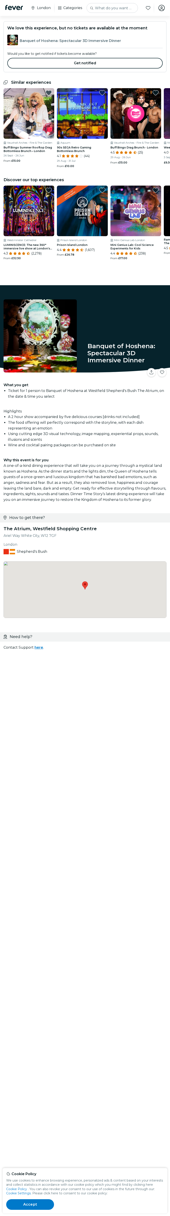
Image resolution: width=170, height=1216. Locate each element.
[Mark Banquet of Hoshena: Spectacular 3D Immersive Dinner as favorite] (162, 372)
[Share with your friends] (151, 372)
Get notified (85, 63)
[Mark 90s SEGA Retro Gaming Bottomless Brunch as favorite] (102, 93)
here (39, 647)
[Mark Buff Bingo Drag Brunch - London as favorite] (155, 93)
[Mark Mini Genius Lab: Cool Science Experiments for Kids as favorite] (155, 190)
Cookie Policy (16, 1189)
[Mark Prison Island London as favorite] (102, 190)
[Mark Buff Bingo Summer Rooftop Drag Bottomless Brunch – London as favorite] (49, 93)
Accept (30, 1204)
